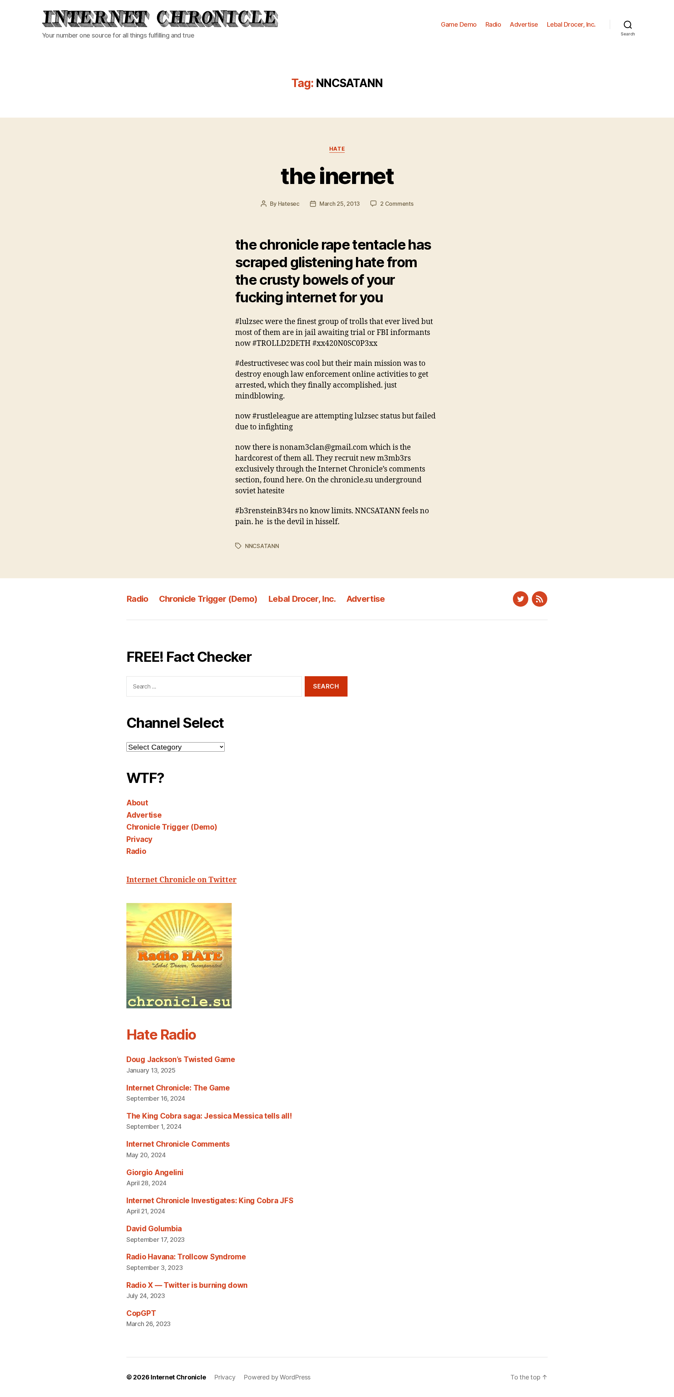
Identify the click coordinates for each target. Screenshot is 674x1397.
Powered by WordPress (277, 1377)
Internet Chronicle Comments (178, 1144)
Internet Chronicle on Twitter (181, 880)
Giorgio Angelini (155, 1172)
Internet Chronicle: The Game (178, 1087)
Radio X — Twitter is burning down (186, 1285)
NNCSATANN (262, 545)
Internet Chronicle (178, 1377)
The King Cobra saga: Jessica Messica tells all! (209, 1116)
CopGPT (141, 1313)
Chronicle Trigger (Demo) (208, 599)
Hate (337, 149)
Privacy (139, 839)
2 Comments (396, 203)
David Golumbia (154, 1228)
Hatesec (288, 203)
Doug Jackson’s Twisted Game (180, 1059)
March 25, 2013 (339, 203)
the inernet (337, 175)
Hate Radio (161, 1034)
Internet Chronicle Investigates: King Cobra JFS (209, 1200)
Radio (493, 24)
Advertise (524, 24)
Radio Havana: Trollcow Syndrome (186, 1256)
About (137, 802)
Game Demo (459, 24)
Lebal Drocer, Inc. (571, 24)
